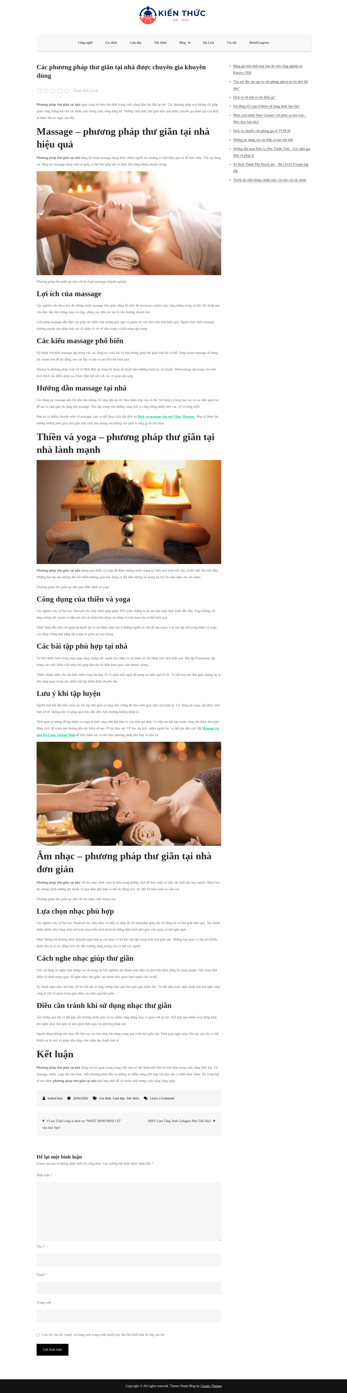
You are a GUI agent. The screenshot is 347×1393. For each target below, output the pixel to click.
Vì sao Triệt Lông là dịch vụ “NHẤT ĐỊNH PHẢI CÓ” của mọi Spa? (81, 1124)
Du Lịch (208, 42)
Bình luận (44, 1175)
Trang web (44, 1302)
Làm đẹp (135, 42)
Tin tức (232, 42)
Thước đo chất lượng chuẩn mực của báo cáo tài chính (269, 180)
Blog (182, 42)
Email (42, 1274)
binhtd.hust (55, 1098)
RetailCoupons (259, 42)
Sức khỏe (160, 42)
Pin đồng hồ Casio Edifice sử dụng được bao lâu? (266, 106)
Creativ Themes (211, 1386)
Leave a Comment (162, 1098)
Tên (40, 1247)
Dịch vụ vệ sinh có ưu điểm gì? (254, 97)
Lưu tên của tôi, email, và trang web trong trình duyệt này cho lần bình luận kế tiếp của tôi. (103, 1335)
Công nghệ (85, 42)
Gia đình (111, 42)
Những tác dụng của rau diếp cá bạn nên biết (263, 140)
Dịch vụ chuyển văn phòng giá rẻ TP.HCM (261, 131)
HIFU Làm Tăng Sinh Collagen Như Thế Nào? (179, 1121)
